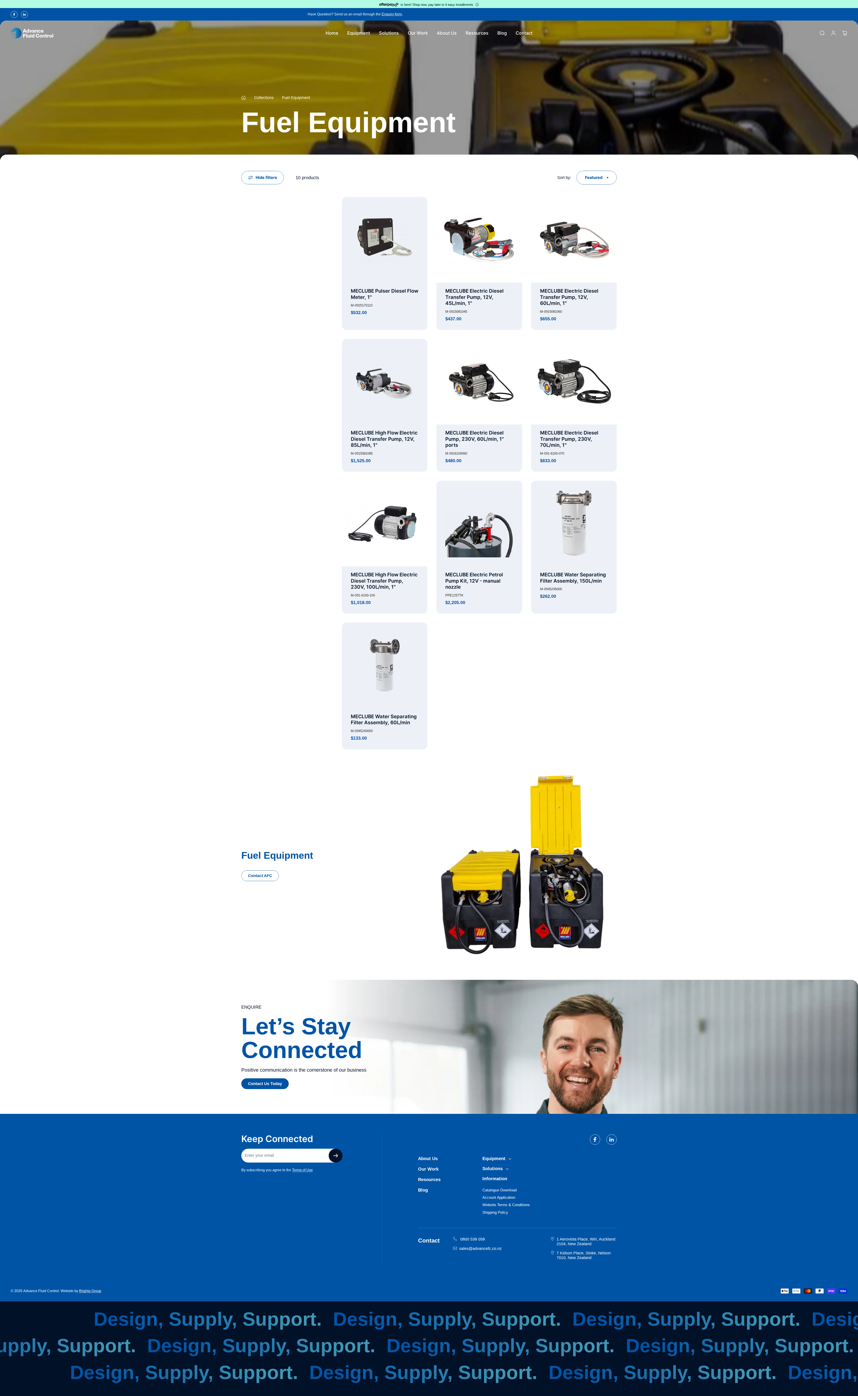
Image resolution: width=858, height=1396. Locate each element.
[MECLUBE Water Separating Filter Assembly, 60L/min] (384, 665)
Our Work (428, 1169)
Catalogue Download (499, 1190)
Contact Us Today (265, 1083)
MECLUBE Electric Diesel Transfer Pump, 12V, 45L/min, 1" (474, 297)
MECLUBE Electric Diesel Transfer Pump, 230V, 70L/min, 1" (569, 439)
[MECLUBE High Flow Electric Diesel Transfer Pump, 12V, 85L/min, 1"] (384, 381)
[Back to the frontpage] (243, 98)
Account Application (498, 1197)
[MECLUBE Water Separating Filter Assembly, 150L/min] (574, 523)
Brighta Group (90, 1291)
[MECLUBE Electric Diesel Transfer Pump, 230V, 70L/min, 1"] (574, 381)
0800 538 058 (472, 1239)
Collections (264, 97)
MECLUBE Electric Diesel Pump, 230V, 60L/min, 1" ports (474, 439)
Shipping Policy (495, 1212)
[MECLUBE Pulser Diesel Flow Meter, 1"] (384, 240)
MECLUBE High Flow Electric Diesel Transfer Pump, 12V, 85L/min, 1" (384, 439)
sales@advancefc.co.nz (480, 1248)
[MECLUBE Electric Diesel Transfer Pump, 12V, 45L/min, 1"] (479, 240)
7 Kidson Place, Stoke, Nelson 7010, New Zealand (584, 1255)
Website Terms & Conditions (506, 1205)
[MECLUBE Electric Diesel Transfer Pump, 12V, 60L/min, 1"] (574, 240)
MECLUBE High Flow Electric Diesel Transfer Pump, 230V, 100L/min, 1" (384, 581)
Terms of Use (302, 1170)
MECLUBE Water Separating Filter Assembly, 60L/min (384, 720)
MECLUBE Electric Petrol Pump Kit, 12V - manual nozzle (474, 581)
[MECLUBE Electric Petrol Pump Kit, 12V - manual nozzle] (479, 523)
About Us (428, 1158)
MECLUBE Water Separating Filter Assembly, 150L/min (573, 578)
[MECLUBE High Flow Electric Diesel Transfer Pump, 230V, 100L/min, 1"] (384, 523)
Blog (423, 1190)
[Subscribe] (336, 1156)
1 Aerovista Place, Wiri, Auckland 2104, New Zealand (586, 1241)
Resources (429, 1179)
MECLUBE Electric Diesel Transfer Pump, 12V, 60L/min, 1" (569, 297)
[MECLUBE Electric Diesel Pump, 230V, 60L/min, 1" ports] (479, 381)
